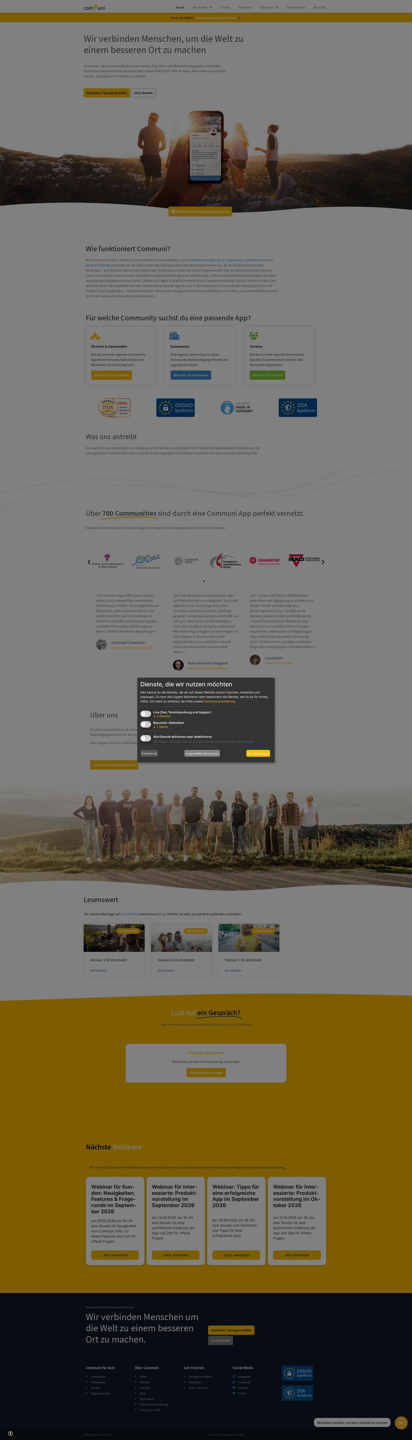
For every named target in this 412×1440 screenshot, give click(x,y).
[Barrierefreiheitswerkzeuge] (10, 1433)
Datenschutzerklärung (219, 701)
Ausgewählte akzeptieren (202, 753)
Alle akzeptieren (258, 753)
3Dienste (161, 716)
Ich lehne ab (149, 753)
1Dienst (160, 727)
